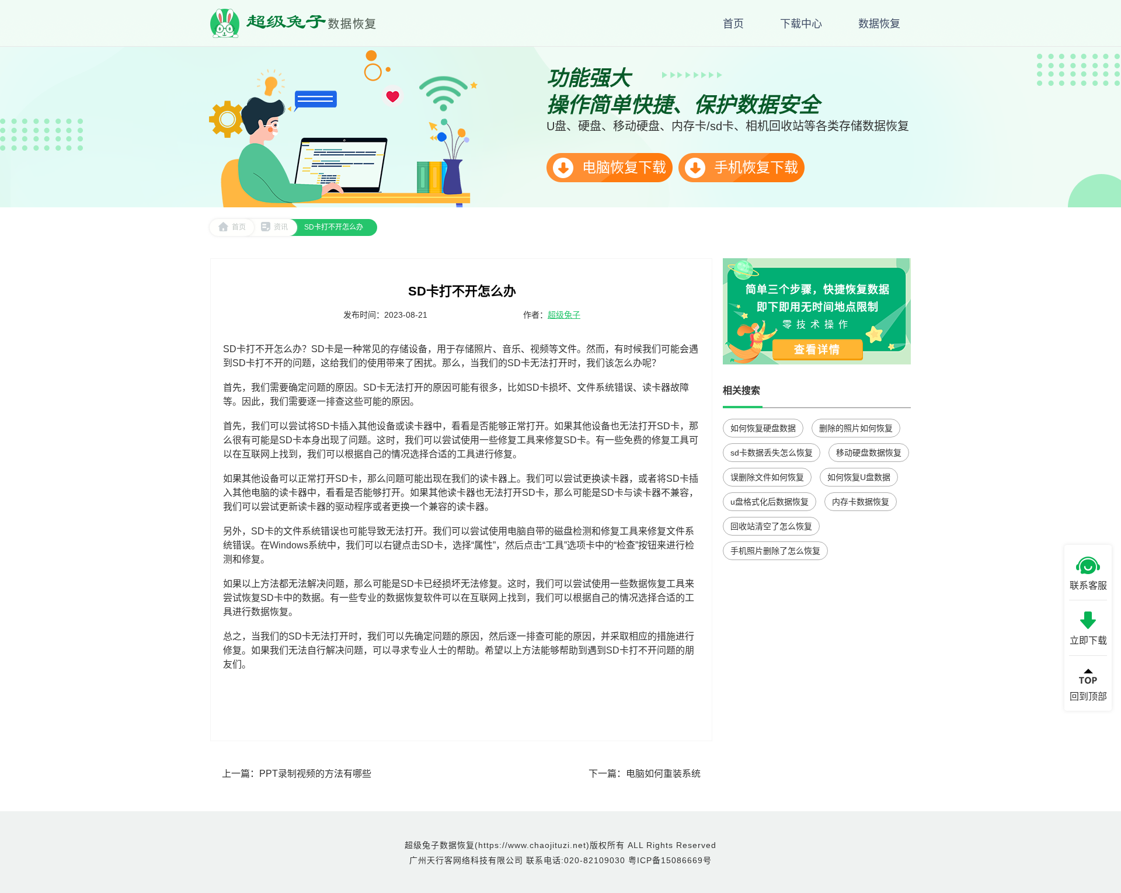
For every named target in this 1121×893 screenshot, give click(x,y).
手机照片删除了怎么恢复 (775, 550)
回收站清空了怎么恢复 (771, 526)
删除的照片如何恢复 (856, 428)
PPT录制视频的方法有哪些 (315, 774)
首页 (239, 227)
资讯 (281, 227)
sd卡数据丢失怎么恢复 (771, 452)
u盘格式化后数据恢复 (769, 501)
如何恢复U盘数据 (858, 477)
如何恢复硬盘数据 (763, 428)
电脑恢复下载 (622, 167)
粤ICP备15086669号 (670, 860)
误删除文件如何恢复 (767, 477)
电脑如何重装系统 (663, 774)
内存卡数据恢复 (860, 501)
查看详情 (817, 350)
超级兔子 (564, 315)
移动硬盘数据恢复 (868, 452)
